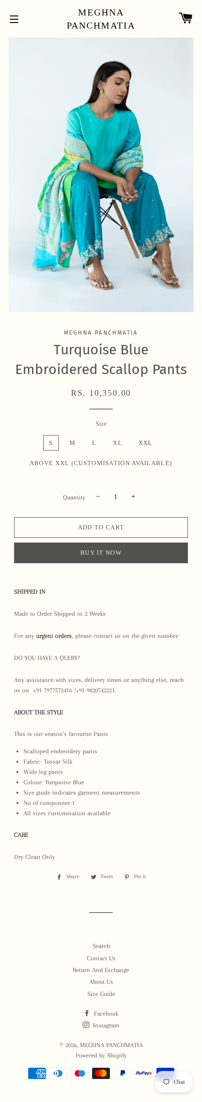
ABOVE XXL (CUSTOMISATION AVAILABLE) (101, 463)
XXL (146, 442)
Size (101, 423)
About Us (101, 981)
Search (101, 945)
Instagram (105, 1025)
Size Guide (101, 993)
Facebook (105, 1013)
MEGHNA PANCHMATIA (101, 19)
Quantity (74, 497)
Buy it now (101, 552)
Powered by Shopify (101, 1055)
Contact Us (101, 958)
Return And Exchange (101, 969)
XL (117, 442)
